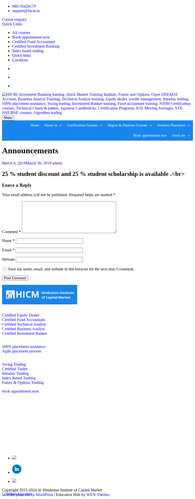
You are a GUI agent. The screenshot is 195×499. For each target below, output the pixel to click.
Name (8, 240)
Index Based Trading (19, 378)
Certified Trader (14, 369)
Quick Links (12, 24)
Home (34, 125)
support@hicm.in (26, 11)
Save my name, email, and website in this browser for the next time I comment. (71, 269)
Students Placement (171, 125)
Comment (11, 232)
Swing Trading (14, 364)
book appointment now (20, 391)
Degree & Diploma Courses (127, 125)
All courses (21, 32)
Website (8, 259)
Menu (8, 118)
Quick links (21, 55)
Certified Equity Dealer (20, 315)
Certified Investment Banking (35, 46)
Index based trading (28, 51)
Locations (20, 60)
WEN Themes (97, 494)
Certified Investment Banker (24, 333)
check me (178, 135)
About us (50, 125)
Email (8, 250)
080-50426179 (24, 6)
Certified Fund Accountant (33, 42)
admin (57, 163)
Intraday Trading (15, 373)
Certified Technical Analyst (24, 324)
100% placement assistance (23, 346)
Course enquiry (14, 19)
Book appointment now (31, 37)
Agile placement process (21, 351)
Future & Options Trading (23, 382)
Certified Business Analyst (23, 329)
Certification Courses (82, 125)
